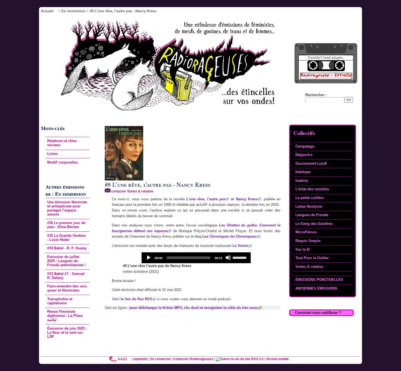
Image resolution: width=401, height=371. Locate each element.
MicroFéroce (305, 232)
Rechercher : (316, 95)
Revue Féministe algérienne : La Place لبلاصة (65, 315)
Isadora (301, 181)
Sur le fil (302, 249)
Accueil (47, 11)
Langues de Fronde (311, 215)
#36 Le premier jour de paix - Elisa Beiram (66, 225)
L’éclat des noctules (312, 189)
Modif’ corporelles (62, 162)
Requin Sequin (308, 241)
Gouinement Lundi (311, 163)
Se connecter (160, 359)
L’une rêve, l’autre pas (205, 199)
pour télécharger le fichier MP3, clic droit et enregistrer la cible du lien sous (194, 308)
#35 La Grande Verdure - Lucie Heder (66, 238)
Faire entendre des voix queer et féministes (67, 288)
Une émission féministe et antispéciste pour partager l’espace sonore (67, 208)
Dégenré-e (303, 155)
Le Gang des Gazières (314, 224)
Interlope (302, 172)
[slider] (240, 257)
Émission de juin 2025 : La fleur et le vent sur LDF (67, 332)
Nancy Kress (247, 199)
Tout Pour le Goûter (312, 258)
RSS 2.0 (257, 359)
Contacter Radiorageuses (193, 359)
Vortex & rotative (309, 267)
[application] (196, 257)
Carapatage (304, 146)
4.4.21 (122, 359)
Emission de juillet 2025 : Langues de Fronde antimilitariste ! (66, 261)
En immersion (73, 11)
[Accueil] (175, 67)
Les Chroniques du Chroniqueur (229, 236)
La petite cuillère (309, 198)
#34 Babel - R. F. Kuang (66, 248)
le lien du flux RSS (136, 299)
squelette (140, 359)
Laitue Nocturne (308, 206)
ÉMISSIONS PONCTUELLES (319, 280)
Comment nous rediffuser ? (318, 313)
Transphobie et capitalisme (59, 301)
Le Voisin (240, 246)
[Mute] (228, 257)
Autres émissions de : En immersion (66, 190)
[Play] (148, 257)
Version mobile (277, 359)
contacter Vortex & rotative (131, 191)
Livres (52, 154)
